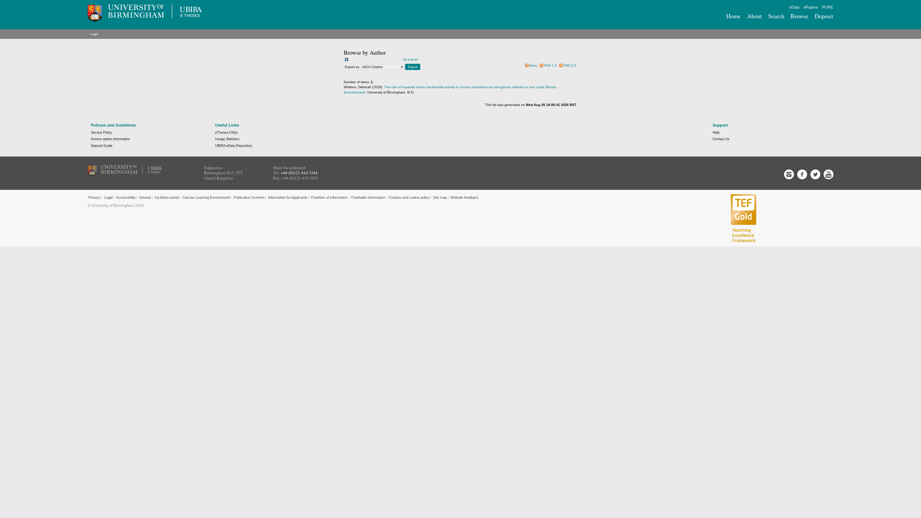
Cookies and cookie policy (409, 197)
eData (794, 7)
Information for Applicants (287, 197)
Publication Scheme (249, 197)
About (754, 16)
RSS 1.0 (550, 65)
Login (94, 34)
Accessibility (126, 197)
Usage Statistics (227, 139)
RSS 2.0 (570, 65)
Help (716, 132)
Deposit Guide (101, 145)
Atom (533, 65)
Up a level (410, 59)
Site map (440, 197)
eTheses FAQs (226, 132)
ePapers (810, 7)
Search (776, 16)
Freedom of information (329, 197)
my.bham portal (166, 197)
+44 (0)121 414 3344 (299, 172)
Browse (799, 16)
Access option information (110, 139)
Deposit (824, 16)
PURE (827, 7)
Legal (108, 197)
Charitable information (368, 197)
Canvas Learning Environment (206, 197)
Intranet (145, 197)
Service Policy (101, 132)
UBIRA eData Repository (233, 145)
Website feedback (464, 197)
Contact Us (721, 139)
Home (733, 16)
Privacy (94, 197)
